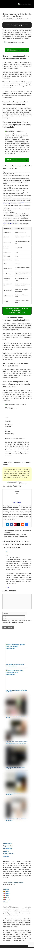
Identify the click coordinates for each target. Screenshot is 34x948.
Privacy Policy (7, 843)
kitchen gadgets (14, 530)
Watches (6, 856)
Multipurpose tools (25, 530)
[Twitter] (18, 524)
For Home (7, 530)
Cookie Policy (7, 848)
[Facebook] (11, 524)
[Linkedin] (7, 524)
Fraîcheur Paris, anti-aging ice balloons (15, 534)
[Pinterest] (15, 524)
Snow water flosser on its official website (15, 536)
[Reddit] (22, 524)
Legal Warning (7, 846)
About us (6, 851)
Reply (7, 587)
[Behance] (26, 524)
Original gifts (8, 532)
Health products (8, 853)
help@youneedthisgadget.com (11, 223)
